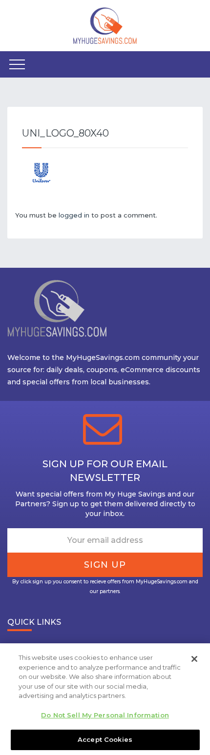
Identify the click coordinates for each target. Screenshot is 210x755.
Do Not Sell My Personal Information (105, 715)
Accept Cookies (105, 739)
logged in (74, 215)
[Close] (194, 659)
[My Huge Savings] (105, 25)
